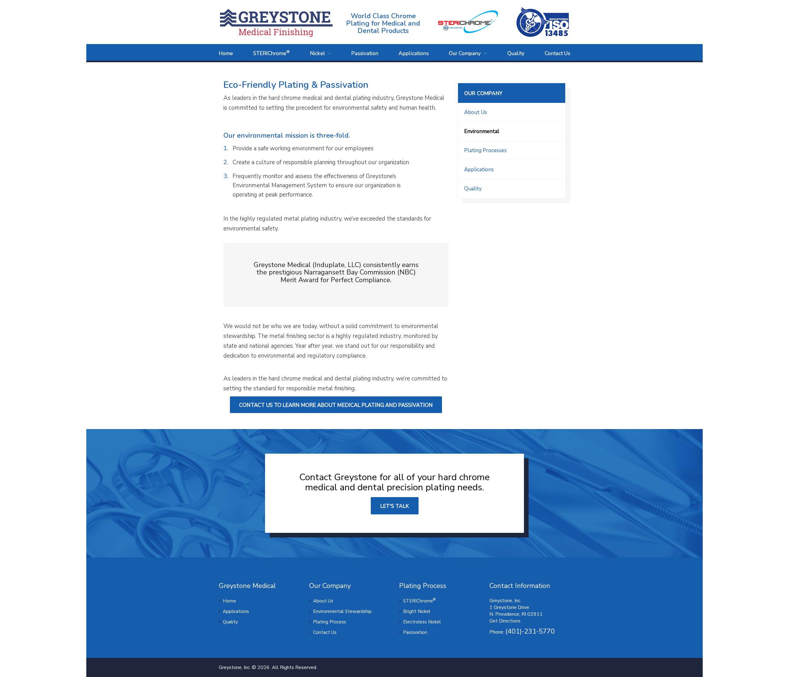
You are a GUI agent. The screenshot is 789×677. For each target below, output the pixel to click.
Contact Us (325, 632)
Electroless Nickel (422, 622)
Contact (557, 53)
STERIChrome (271, 53)
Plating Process (329, 622)
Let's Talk (394, 506)
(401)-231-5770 (530, 631)
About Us (475, 112)
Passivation (364, 53)
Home (226, 53)
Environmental (481, 131)
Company (465, 53)
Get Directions (505, 621)
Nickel (318, 53)
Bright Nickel (416, 611)
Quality (516, 53)
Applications (414, 53)
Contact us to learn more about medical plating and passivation (336, 405)
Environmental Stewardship (342, 611)
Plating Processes (485, 150)
